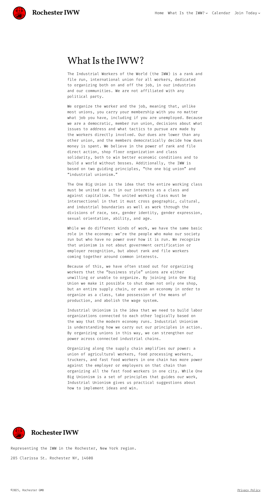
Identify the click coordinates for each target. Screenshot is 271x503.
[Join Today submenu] (259, 13)
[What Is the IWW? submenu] (207, 13)
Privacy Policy (248, 490)
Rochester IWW (56, 13)
